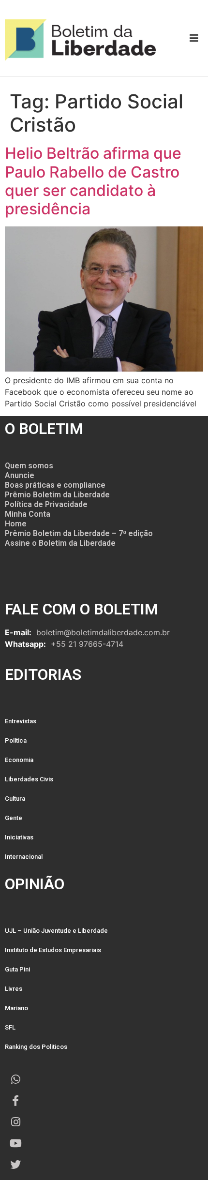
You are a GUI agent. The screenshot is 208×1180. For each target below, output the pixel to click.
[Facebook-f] (15, 1100)
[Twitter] (15, 1164)
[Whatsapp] (15, 1079)
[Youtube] (15, 1143)
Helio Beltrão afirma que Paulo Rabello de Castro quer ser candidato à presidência (93, 181)
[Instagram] (15, 1122)
